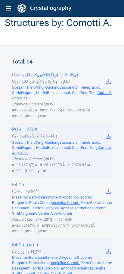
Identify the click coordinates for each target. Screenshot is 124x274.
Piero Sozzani (91, 202)
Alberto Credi (61, 213)
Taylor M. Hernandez (76, 208)
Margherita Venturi (34, 213)
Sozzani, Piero (24, 87)
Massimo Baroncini (28, 197)
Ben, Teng (89, 92)
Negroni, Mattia (34, 92)
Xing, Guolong (47, 87)
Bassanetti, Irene (73, 87)
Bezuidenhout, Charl (64, 92)
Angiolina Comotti (65, 202)
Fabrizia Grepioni (44, 208)
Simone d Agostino (61, 197)
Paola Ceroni (40, 202)
